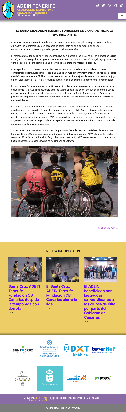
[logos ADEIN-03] (76, 366)
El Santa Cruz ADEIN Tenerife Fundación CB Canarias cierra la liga (61, 295)
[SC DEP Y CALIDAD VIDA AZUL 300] (50, 338)
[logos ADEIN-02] (103, 338)
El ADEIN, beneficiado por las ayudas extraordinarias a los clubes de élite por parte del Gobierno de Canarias (99, 302)
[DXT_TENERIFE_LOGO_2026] (76, 344)
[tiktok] (121, 5)
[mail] (97, 5)
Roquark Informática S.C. (42, 400)
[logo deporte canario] (50, 366)
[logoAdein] (8, 2)
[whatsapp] (109, 5)
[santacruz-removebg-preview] (23, 344)
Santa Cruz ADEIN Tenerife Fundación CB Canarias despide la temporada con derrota (24, 297)
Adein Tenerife (42, 397)
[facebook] (91, 5)
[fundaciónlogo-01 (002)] (23, 370)
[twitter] (103, 5)
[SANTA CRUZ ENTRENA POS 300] (103, 366)
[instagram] (115, 5)
